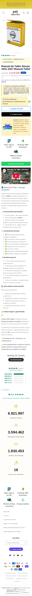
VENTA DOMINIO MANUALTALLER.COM (14, 527)
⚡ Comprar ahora (16, 114)
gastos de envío (14, 75)
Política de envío (10, 578)
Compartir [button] (6, 390)
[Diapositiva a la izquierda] (12, 53)
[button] (4, 13)
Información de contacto (21, 578)
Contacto (6, 515)
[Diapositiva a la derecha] (20, 53)
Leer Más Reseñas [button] (16, 360)
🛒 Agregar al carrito (16, 108)
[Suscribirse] (25, 543)
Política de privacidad (11, 575)
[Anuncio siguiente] (29, 4)
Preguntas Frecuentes (10, 519)
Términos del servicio (23, 575)
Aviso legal (16, 581)
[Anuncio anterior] (3, 4)
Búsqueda (6, 511)
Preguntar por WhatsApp (16, 164)
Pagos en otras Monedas (11, 523)
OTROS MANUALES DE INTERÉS (12, 531)
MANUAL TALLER (11, 573)
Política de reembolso (22, 573)
